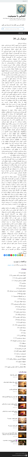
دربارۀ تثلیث (22, 327)
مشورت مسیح (22, 356)
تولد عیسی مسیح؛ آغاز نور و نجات (9, 396)
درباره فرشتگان (22, 314)
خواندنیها (23, 293)
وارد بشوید (11, 265)
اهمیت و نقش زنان (21, 278)
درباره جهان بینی (21, 301)
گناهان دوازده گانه (21, 351)
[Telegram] (16, 255)
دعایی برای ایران (13, 374)
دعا (25, 333)
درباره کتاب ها (22, 319)
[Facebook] (5, 255)
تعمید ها (23, 285)
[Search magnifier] (3, 29)
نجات (24, 364)
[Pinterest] (11, 255)
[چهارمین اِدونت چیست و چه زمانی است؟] (22, 404)
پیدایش (24, 283)
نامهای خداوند (22, 361)
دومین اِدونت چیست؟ (12, 418)
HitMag (25, 455)
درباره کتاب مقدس (21, 317)
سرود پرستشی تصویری (19, 340)
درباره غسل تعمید (21, 312)
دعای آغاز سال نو (13, 389)
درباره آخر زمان (22, 306)
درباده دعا (23, 299)
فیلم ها (24, 346)
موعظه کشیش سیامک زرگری (18, 359)
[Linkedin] (9, 255)
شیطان (24, 343)
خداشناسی (22, 288)
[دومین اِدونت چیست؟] (22, 419)
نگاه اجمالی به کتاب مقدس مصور (17, 367)
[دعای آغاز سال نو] (22, 390)
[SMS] (18, 255)
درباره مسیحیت (21, 325)
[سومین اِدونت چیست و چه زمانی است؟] (22, 411)
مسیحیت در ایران (21, 353)
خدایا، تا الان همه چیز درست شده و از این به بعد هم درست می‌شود (9, 433)
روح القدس (23, 335)
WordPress (19, 455)
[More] (22, 255)
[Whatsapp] (13, 255)
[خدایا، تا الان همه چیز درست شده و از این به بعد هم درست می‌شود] (22, 433)
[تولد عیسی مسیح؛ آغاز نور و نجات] (22, 397)
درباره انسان (22, 309)
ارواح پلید (23, 272)
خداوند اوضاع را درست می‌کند (18, 291)
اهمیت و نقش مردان (20, 280)
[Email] (20, 255)
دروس (24, 330)
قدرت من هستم (21, 348)
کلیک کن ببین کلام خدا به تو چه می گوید (13, 25)
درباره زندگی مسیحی (20, 304)
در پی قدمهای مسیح (20, 296)
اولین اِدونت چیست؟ (12, 425)
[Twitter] (7, 255)
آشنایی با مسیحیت (16, 15)
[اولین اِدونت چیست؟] (22, 426)
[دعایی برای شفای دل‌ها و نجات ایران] (22, 382)
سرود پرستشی (21, 338)
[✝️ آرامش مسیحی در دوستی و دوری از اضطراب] (22, 440)
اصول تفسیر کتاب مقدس (19, 275)
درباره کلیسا (22, 322)
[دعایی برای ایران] (22, 375)
